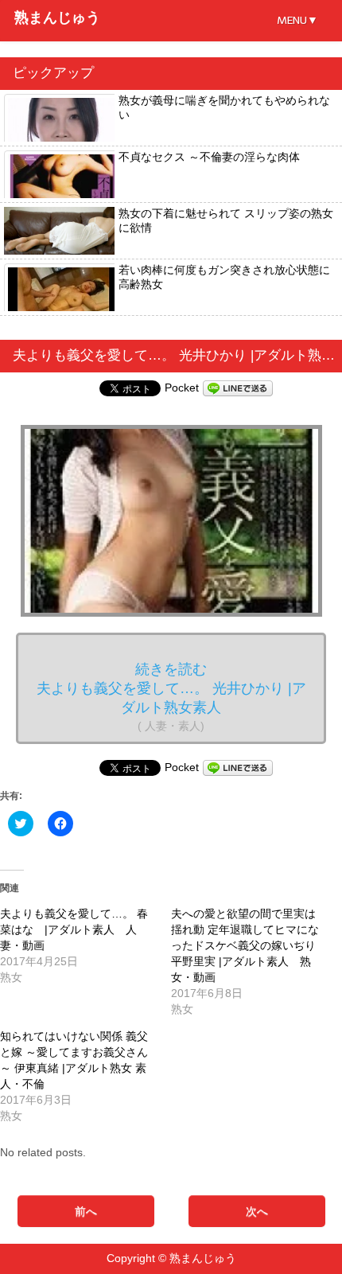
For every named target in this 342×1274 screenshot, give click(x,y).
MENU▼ (297, 20)
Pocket (182, 387)
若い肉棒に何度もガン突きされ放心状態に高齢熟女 (224, 276)
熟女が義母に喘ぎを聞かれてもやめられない (224, 107)
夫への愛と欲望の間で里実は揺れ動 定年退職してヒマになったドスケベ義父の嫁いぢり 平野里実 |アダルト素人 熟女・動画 (245, 945)
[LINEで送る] (238, 387)
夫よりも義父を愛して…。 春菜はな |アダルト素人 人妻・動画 (74, 929)
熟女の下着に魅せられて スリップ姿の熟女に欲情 (226, 220)
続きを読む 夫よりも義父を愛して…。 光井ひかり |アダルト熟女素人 (171, 696)
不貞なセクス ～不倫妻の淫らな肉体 (209, 156)
